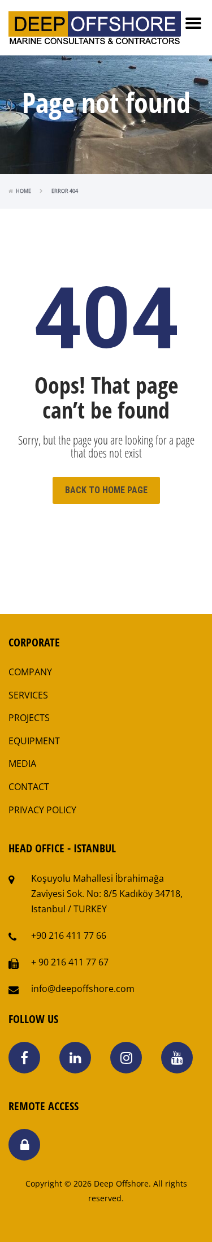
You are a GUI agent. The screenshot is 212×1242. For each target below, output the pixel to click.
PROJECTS (29, 717)
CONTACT (28, 786)
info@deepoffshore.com (83, 988)
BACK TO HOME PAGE (106, 490)
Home (23, 191)
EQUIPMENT (34, 741)
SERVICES (28, 695)
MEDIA (22, 763)
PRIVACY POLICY (42, 810)
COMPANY (30, 672)
